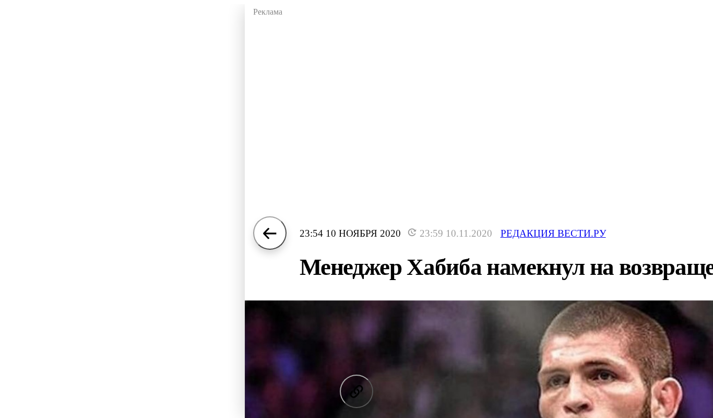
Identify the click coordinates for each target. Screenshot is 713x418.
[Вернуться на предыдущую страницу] (270, 233)
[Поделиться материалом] (356, 391)
